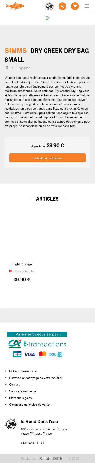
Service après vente (22, 391)
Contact (14, 384)
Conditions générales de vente (29, 404)
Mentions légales (20, 398)
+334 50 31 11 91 (32, 442)
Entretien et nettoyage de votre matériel (35, 377)
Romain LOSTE (50, 458)
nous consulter (24, 271)
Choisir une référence (47, 158)
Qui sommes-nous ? (22, 371)
